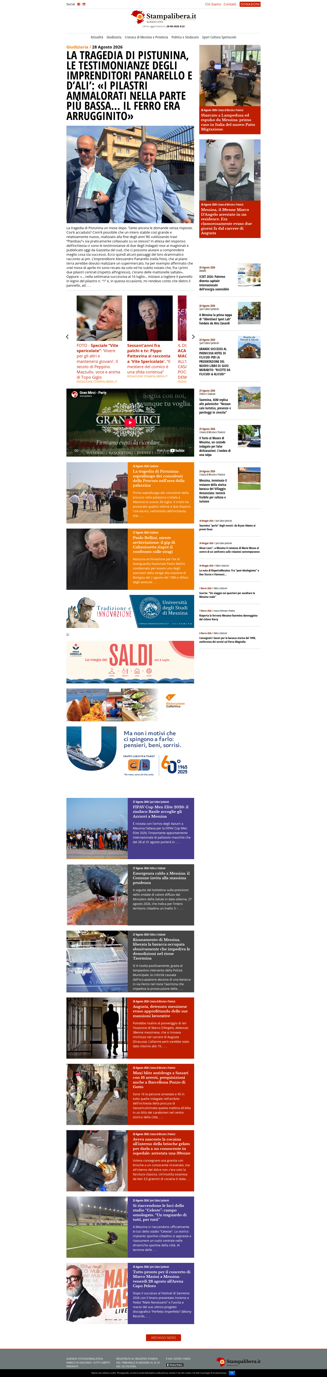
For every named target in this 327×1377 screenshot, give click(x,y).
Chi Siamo (213, 4)
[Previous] (67, 336)
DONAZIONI (250, 4)
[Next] (193, 336)
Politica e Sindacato (185, 37)
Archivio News (163, 1337)
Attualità (97, 37)
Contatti (230, 4)
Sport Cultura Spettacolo (219, 37)
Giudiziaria (114, 37)
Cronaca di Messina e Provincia (146, 37)
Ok (232, 1373)
